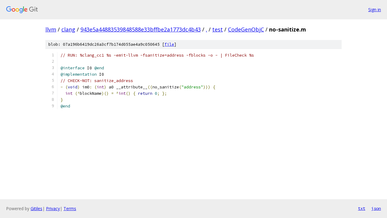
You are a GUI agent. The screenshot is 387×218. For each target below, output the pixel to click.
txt (361, 208)
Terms (69, 208)
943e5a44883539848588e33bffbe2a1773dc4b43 (140, 29)
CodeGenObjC (246, 29)
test (217, 29)
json (376, 208)
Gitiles (36, 208)
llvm (50, 29)
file (169, 44)
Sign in (374, 9)
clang (68, 29)
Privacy (53, 208)
